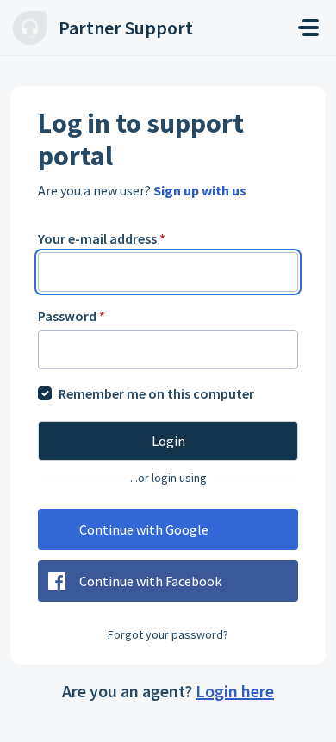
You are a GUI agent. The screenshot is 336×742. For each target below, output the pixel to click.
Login (168, 440)
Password (71, 316)
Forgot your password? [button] (168, 634)
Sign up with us (199, 190)
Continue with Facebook (150, 581)
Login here (235, 691)
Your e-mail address (101, 238)
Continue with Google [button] (143, 529)
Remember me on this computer (156, 393)
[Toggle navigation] (308, 27)
